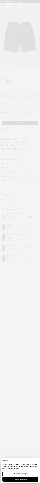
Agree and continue (20, 479)
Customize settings (20, 474)
